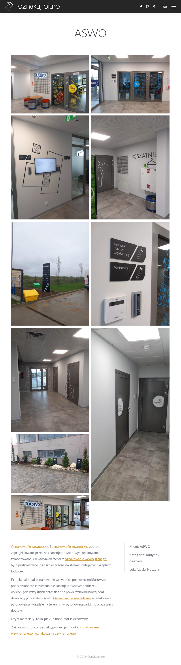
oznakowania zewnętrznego (55, 633)
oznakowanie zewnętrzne (70, 546)
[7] (50, 274)
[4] (130, 167)
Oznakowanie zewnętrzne (72, 598)
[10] (130, 414)
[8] (130, 274)
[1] (50, 84)
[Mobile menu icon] (174, 6)
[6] (50, 512)
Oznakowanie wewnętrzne (30, 546)
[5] (50, 463)
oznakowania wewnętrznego (86, 559)
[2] (130, 84)
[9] (50, 380)
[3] (50, 167)
